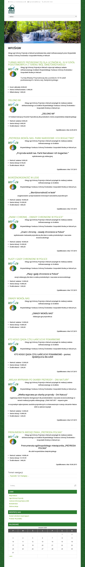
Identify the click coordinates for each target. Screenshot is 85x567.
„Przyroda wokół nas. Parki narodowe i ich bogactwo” (41, 138)
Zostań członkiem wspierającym (19, 516)
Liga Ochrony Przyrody (16, 498)
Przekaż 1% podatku (15, 519)
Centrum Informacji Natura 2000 (19, 501)
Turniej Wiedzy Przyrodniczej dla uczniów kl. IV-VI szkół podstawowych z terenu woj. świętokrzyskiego (41, 63)
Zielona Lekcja (13, 506)
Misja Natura (13, 495)
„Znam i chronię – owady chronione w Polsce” (35, 216)
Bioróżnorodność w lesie (23, 177)
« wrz (10, 556)
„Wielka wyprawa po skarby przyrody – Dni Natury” (38, 379)
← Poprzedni (12, 476)
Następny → (25, 476)
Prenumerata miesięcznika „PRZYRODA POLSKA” (35, 432)
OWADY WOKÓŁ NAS (19, 298)
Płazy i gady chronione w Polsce (27, 258)
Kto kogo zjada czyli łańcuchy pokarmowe (34, 339)
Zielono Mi (14, 100)
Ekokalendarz (13, 504)
